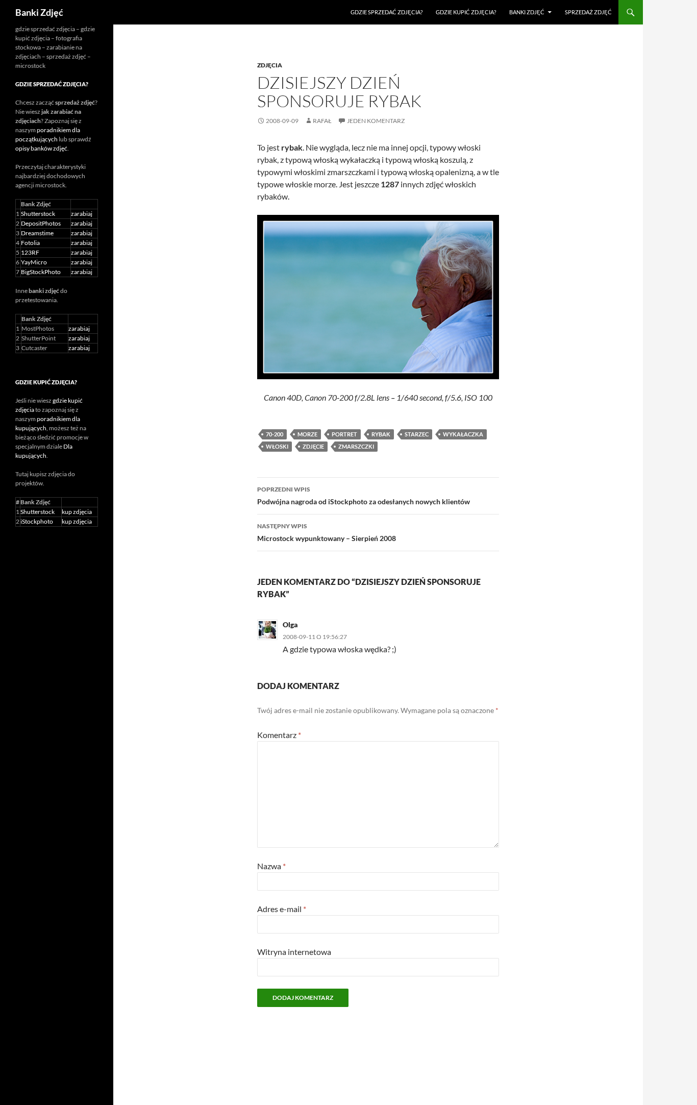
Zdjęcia (269, 65)
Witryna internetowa (294, 951)
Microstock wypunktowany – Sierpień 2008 (326, 532)
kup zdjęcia (77, 511)
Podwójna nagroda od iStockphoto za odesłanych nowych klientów (363, 495)
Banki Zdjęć (39, 12)
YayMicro (34, 262)
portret (344, 434)
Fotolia (30, 243)
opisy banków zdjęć (41, 148)
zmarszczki (356, 446)
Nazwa (271, 866)
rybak (380, 434)
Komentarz (279, 735)
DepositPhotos (41, 223)
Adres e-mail (281, 909)
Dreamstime (37, 233)
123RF (30, 252)
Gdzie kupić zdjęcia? (466, 12)
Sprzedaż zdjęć (588, 12)
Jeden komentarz (376, 121)
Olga (290, 624)
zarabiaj (81, 213)
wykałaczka (463, 434)
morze (307, 434)
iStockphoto (36, 521)
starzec (417, 434)
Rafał (322, 121)
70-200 (274, 434)
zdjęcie (313, 446)
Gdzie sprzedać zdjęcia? (386, 12)
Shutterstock (38, 213)
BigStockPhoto (41, 272)
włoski (277, 446)
